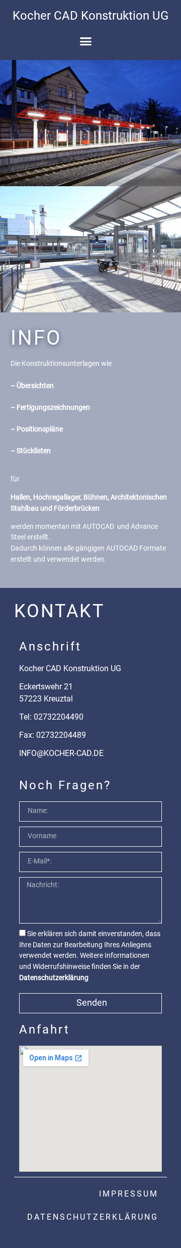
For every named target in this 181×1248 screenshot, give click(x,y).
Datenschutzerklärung (53, 977)
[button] (85, 40)
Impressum (128, 1194)
